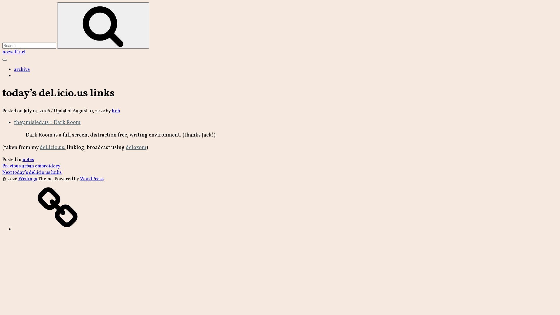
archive (22, 69)
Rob (116, 111)
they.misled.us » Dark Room (47, 122)
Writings (27, 179)
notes (28, 160)
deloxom (136, 147)
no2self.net (14, 52)
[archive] (58, 229)
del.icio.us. (53, 147)
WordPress (92, 179)
